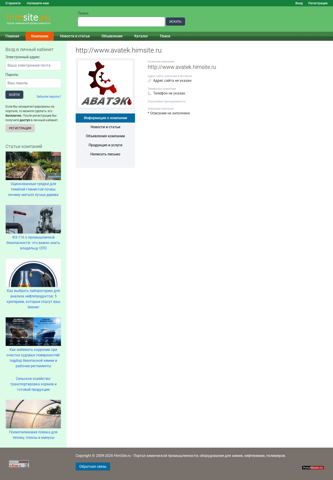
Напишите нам (38, 3)
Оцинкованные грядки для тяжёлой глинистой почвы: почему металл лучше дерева (33, 189)
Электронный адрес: (22, 57)
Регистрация (318, 3)
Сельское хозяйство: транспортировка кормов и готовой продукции (33, 384)
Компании (39, 36)
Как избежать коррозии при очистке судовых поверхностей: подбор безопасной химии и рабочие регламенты (33, 357)
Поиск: (83, 13)
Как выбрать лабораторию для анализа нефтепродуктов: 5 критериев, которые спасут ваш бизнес (33, 299)
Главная (12, 36)
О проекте (13, 3)
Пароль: (12, 74)
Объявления (112, 36)
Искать (175, 21)
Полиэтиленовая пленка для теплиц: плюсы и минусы (33, 435)
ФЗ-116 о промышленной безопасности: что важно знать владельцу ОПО (33, 242)
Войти (14, 94)
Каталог (141, 36)
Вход (299, 3)
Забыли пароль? (48, 96)
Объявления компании (105, 136)
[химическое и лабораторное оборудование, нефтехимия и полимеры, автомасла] (36, 19)
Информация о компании (105, 118)
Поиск (165, 36)
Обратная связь (92, 466)
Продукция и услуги (105, 145)
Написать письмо (105, 154)
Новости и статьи (75, 36)
